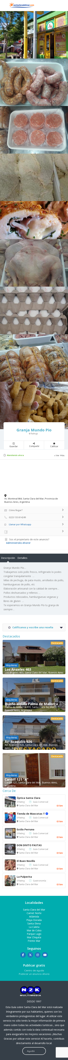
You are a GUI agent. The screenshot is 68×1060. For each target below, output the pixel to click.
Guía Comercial (40, 801)
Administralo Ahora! (18, 542)
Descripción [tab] (8, 558)
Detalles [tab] (22, 558)
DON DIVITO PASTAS (29, 845)
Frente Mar (34, 940)
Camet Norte (34, 913)
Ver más (60, 455)
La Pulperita (24, 876)
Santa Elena (34, 923)
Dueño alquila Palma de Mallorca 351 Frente (34, 704)
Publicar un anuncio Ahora (34, 973)
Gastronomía (39, 880)
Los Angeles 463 (18, 669)
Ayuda (31, 1051)
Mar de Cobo (34, 930)
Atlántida (34, 916)
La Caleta (34, 927)
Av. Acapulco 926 (18, 741)
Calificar (54, 446)
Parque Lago (34, 933)
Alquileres (11, 665)
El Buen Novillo (26, 861)
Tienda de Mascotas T (34, 813)
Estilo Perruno (25, 829)
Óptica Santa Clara (28, 798)
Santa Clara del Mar (28, 805)
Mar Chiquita (34, 937)
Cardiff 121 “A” (16, 779)
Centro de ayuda (34, 970)
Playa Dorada (34, 920)
